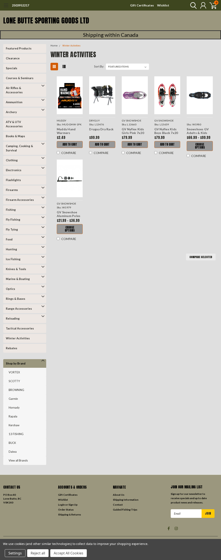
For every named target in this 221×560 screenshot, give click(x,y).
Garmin (13, 398)
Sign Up (72, 504)
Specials (11, 68)
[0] (211, 5)
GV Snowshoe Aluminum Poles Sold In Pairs (69, 214)
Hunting (11, 249)
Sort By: (99, 66)
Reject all (38, 553)
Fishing (11, 209)
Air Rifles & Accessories (14, 90)
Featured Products (19, 48)
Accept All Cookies (68, 553)
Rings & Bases (15, 298)
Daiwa (13, 451)
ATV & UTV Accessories (14, 124)
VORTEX (14, 372)
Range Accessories (19, 308)
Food (9, 239)
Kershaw (14, 425)
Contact (118, 504)
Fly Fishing (13, 219)
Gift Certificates (142, 5)
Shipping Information (125, 499)
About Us (118, 494)
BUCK (12, 443)
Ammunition (14, 102)
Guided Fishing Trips (125, 509)
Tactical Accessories (20, 328)
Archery (11, 112)
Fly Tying (12, 229)
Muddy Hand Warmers (66, 131)
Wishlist (163, 5)
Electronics (13, 170)
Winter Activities (18, 338)
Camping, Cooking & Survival (19, 148)
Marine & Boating (18, 279)
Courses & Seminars (19, 78)
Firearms (12, 190)
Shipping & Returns (69, 514)
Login (61, 504)
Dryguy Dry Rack (101, 129)
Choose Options (200, 145)
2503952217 (20, 5)
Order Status (66, 509)
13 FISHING (16, 434)
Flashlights (13, 180)
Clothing (12, 160)
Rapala (13, 416)
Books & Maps (15, 136)
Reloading (13, 318)
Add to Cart (70, 144)
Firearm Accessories (20, 200)
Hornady (14, 407)
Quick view (69, 95)
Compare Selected (200, 257)
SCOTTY (14, 381)
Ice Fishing (13, 259)
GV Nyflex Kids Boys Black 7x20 (166, 131)
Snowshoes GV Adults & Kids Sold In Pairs (198, 131)
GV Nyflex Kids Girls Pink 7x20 (133, 131)
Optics (10, 289)
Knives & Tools (16, 269)
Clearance (13, 58)
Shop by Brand (15, 363)
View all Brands (18, 460)
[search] (192, 5)
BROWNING (16, 390)
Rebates (11, 348)
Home (54, 45)
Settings (15, 553)
